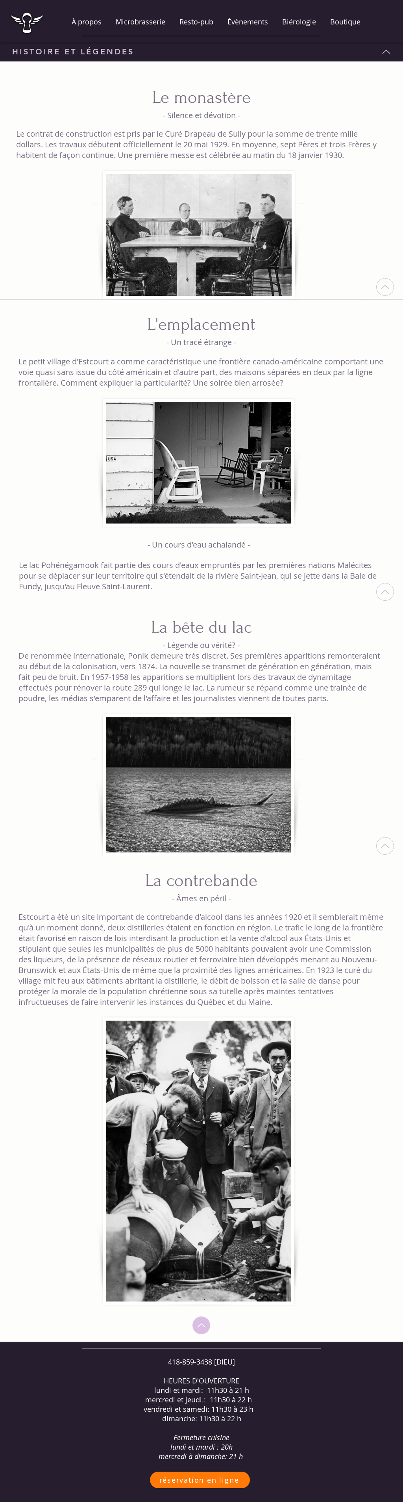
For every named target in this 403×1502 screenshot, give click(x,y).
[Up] (386, 51)
